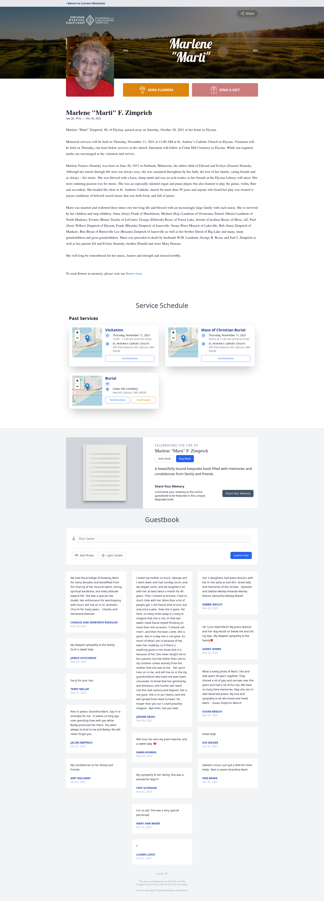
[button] (87, 338)
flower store (134, 273)
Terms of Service (172, 884)
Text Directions (130, 358)
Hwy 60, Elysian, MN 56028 (129, 392)
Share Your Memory (238, 493)
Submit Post (241, 555)
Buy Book (185, 458)
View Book (164, 458)
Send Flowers (144, 400)
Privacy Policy (151, 884)
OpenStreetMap (166, 890)
